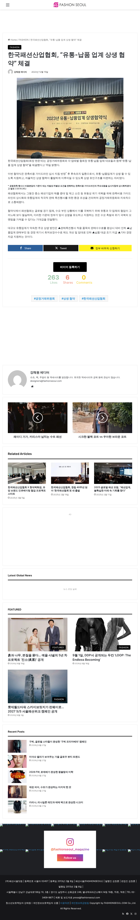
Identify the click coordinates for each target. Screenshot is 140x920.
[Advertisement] (65, 20)
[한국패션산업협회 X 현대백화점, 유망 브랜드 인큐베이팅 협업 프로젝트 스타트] (27, 473)
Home (13, 39)
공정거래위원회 (45, 298)
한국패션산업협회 (94, 298)
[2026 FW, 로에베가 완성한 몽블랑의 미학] (17, 776)
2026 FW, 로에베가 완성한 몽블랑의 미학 (51, 771)
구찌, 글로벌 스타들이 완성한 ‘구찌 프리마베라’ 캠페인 (58, 741)
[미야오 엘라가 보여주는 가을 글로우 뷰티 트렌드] (17, 761)
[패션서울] (70, 4)
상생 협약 (69, 298)
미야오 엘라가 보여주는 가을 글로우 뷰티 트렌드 (54, 756)
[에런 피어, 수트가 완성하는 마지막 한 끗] (17, 791)
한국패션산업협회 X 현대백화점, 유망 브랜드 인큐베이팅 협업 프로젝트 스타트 (27, 490)
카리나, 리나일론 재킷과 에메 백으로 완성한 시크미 (56, 802)
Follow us (70, 857)
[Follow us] (70, 843)
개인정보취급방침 (80, 903)
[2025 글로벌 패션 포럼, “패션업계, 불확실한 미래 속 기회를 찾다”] (113, 473)
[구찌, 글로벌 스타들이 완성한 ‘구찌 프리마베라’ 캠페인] (17, 746)
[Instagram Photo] (13, 836)
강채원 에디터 (20, 72)
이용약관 (64, 903)
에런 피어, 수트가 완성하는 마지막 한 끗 (50, 787)
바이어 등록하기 (70, 267)
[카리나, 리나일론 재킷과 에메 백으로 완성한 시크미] (17, 807)
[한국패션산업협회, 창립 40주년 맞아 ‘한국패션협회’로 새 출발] (70, 473)
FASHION (24, 39)
